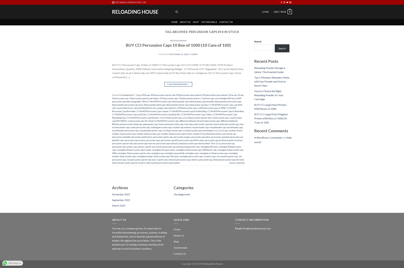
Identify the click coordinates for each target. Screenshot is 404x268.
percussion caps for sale (122, 143)
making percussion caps (161, 127)
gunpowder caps (150, 124)
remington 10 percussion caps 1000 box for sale (196, 150)
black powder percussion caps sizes (127, 105)
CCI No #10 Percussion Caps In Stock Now (225, 111)
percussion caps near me (144, 143)
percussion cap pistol (220, 137)
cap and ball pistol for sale (145, 108)
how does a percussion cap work (198, 124)
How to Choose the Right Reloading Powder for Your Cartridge (268, 95)
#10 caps (146, 95)
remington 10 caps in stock (163, 150)
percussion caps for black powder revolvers (224, 140)
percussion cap (229, 134)
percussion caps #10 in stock (191, 140)
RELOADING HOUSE (135, 11)
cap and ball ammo (124, 108)
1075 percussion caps (168, 98)
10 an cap (233, 95)
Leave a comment (237, 163)
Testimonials (209, 22)
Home (174, 22)
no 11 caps (223, 130)
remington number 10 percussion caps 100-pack (158, 156)
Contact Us (226, 22)
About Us (185, 22)
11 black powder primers (190, 98)
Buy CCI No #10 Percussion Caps (219, 105)
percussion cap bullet (121, 137)
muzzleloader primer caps (150, 130)
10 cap (240, 95)
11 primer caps (207, 98)
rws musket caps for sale (227, 156)
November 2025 (121, 194)
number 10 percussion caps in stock (176, 134)
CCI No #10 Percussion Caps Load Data (129, 114)
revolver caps (210, 156)
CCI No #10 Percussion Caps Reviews (143, 118)
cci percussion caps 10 (137, 121)
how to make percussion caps (226, 124)
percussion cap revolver (134, 140)
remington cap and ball (174, 153)
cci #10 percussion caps (186, 108)
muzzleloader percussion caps (125, 130)
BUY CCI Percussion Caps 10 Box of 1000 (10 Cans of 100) (178, 45)
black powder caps (180, 101)
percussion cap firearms (141, 137)
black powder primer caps (177, 105)
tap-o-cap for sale (160, 159)
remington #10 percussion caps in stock (134, 150)
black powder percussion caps (228, 101)
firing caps (138, 124)
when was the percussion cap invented (163, 163)
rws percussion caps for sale (139, 159)
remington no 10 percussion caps (213, 153)
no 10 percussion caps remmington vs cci (200, 130)
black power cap (197, 105)
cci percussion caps (220, 118)
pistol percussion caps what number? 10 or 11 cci (200, 143)
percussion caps (153, 140)
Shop (196, 22)
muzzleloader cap (218, 127)
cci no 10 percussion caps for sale (197, 118)
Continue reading (178, 84)
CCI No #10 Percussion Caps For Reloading (188, 111)
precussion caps (119, 147)
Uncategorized (178, 41)
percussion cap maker (200, 137)
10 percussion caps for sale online (143, 98)
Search (257, 41)
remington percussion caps (191, 156)
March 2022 (118, 205)
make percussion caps (140, 127)
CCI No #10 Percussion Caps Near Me (163, 114)
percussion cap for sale (163, 137)
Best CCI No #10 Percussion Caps (157, 101)
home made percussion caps (171, 124)
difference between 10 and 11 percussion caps (199, 121)
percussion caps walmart (167, 143)
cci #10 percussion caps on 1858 (211, 108)
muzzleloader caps (234, 127)
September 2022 (121, 199)
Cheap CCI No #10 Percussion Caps (163, 121)
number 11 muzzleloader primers (207, 134)
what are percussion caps (179, 159)
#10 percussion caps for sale (163, 95)
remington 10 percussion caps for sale (133, 153)
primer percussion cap (165, 147)
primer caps (132, 147)
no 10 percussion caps (172, 130)
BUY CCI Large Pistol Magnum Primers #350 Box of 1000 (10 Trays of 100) (271, 118)
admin (194, 54)
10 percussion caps (120, 98)
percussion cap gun (182, 137)
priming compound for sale (188, 147)
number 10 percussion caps (148, 134)
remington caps (192, 153)
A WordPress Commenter (268, 137)
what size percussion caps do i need (228, 159)
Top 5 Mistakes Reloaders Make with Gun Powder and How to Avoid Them (271, 81)
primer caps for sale (146, 147)
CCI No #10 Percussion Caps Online (196, 114)
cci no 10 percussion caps (171, 118)
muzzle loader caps (200, 127)
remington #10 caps (209, 147)
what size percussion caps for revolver (128, 163)
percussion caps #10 (169, 140)
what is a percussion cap (201, 159)
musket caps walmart (182, 127)
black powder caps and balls (202, 101)
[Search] (176, 12)
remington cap (157, 153)
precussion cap (228, 143)
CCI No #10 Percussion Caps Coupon (152, 111)
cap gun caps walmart (166, 108)
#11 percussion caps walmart (215, 95)
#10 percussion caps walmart (189, 95)
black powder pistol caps (154, 105)
